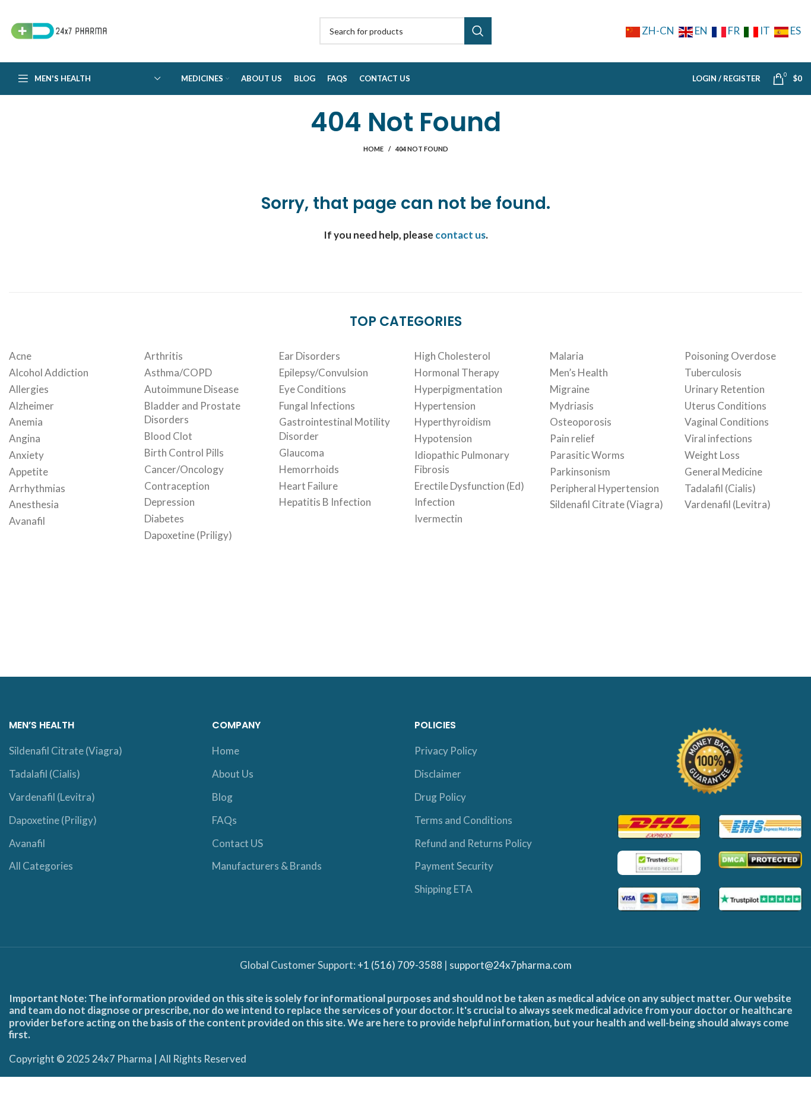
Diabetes (164, 518)
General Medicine (723, 471)
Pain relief (572, 438)
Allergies (29, 389)
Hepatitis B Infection (325, 502)
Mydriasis (572, 406)
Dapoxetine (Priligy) (188, 535)
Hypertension (445, 406)
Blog (222, 797)
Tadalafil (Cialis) (720, 488)
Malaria (567, 356)
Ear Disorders (309, 356)
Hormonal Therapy (456, 372)
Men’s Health (579, 372)
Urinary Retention (725, 389)
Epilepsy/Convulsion (323, 372)
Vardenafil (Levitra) (728, 504)
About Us (233, 774)
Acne (20, 356)
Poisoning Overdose (730, 356)
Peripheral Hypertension (604, 488)
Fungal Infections (317, 406)
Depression (169, 502)
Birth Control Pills (184, 452)
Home (373, 149)
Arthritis (163, 356)
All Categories (41, 866)
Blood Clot (168, 436)
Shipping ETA (443, 889)
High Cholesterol (452, 356)
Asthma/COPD (178, 372)
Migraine (570, 389)
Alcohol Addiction (48, 372)
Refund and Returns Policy (473, 843)
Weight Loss (712, 455)
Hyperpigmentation (458, 389)
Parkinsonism (580, 471)
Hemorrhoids (309, 469)
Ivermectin (438, 518)
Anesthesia (34, 504)
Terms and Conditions (463, 820)
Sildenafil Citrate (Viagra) (606, 504)
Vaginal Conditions (727, 422)
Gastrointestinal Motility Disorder (334, 429)
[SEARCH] (478, 31)
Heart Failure (308, 486)
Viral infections (718, 438)
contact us (460, 235)
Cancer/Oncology (184, 469)
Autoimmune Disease (191, 389)
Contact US (237, 843)
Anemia (26, 422)
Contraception (177, 486)
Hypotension (443, 438)
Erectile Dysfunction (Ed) (469, 486)
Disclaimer (437, 774)
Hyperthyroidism (452, 422)
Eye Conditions (312, 389)
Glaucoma (301, 452)
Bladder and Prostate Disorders (192, 413)
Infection (434, 502)
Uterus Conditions (725, 406)
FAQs (224, 820)
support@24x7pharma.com (510, 965)
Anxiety (26, 455)
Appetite (28, 471)
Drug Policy (440, 797)
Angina (24, 438)
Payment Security (453, 866)
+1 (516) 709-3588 (399, 965)
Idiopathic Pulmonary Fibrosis (461, 462)
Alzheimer (31, 406)
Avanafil (27, 521)
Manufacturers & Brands (267, 866)
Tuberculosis (713, 372)
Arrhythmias (37, 488)
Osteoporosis (581, 422)
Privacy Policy (445, 750)
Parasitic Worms (587, 455)
